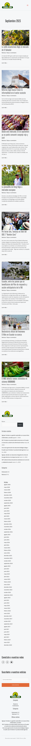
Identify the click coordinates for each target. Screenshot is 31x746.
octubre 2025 (7, 500)
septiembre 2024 (8, 532)
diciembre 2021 (8, 616)
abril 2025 (6, 516)
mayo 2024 (7, 542)
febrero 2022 (7, 611)
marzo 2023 (7, 579)
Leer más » (4, 63)
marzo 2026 (7, 490)
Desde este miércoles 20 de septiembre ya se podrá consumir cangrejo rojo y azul (15, 134)
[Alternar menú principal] (27, 5)
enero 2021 (7, 642)
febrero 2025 (7, 521)
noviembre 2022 (8, 590)
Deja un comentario (11, 53)
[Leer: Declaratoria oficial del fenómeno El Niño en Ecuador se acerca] (15, 322)
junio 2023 (6, 571)
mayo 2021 (7, 634)
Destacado (4, 472)
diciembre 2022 (8, 587)
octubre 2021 (7, 621)
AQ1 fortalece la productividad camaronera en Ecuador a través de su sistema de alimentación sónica (15, 441)
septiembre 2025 (8, 503)
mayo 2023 (7, 574)
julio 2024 (6, 537)
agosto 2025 (7, 505)
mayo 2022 (7, 605)
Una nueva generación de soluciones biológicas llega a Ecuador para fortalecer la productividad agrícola (15, 448)
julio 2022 (6, 600)
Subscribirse (15, 685)
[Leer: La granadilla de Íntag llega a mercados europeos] (15, 175)
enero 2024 (7, 553)
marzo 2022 (7, 608)
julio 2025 (6, 508)
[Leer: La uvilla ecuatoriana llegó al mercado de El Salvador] (15, 37)
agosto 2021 (7, 626)
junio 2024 (6, 540)
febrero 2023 (7, 582)
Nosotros (15, 704)
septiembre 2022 (8, 595)
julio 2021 (6, 629)
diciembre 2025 (8, 495)
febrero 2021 (7, 640)
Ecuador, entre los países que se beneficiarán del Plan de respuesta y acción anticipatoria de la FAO (14, 284)
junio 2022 (6, 603)
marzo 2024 (7, 548)
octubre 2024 (7, 529)
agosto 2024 (7, 534)
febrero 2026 (7, 492)
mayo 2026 (7, 487)
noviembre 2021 (8, 619)
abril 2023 (6, 576)
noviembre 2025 (8, 498)
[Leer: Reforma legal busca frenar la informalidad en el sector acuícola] (15, 79)
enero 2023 (7, 584)
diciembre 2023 (8, 555)
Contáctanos (15, 706)
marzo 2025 (7, 519)
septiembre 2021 (8, 624)
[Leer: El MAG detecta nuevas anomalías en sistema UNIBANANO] (15, 369)
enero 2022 (7, 613)
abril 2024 (6, 545)
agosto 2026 (7, 484)
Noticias (4, 53)
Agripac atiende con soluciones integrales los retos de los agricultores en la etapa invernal (15, 456)
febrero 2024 (7, 550)
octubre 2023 (7, 561)
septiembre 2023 (8, 563)
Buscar (3, 421)
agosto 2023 (7, 566)
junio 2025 (6, 511)
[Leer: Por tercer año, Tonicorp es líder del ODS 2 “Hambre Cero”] (15, 221)
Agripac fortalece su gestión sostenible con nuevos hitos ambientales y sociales (15, 722)
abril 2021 (6, 637)
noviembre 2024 (8, 526)
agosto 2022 (7, 597)
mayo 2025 (7, 513)
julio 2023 (6, 569)
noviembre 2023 (8, 558)
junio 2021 (6, 632)
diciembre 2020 (8, 645)
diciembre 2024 (8, 524)
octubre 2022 (7, 592)
